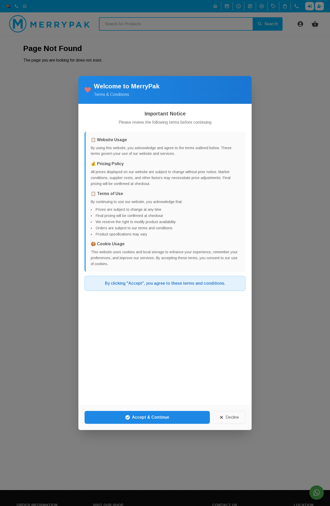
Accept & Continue (150, 417)
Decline (232, 417)
